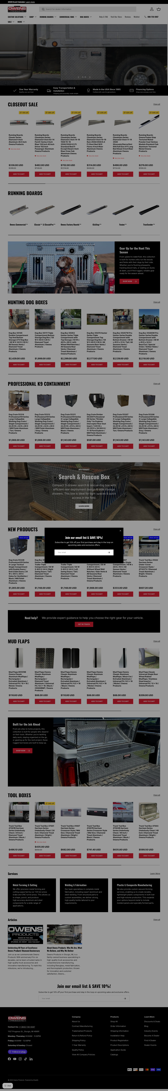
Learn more (30, 2)
